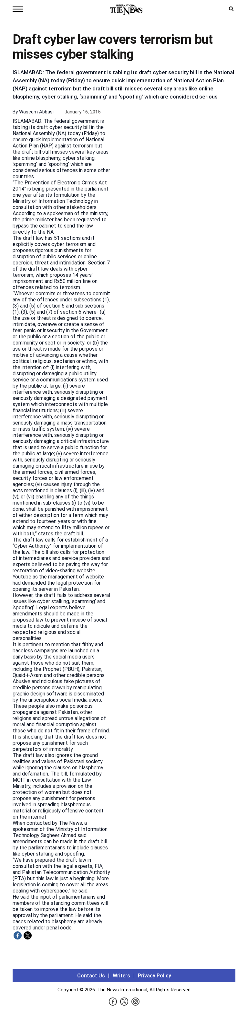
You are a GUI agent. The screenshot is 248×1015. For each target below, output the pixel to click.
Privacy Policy (154, 976)
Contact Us (91, 976)
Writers (121, 976)
